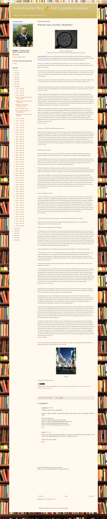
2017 (15, 70)
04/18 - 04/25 (19, 191)
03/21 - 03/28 (19, 200)
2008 (15, 231)
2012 (15, 82)
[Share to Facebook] (61, 398)
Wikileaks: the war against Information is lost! (21, 105)
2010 (15, 86)
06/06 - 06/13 (19, 175)
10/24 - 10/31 (19, 130)
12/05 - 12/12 (19, 95)
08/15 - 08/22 (19, 152)
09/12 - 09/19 (19, 143)
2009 (15, 228)
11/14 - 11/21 (19, 123)
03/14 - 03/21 (19, 203)
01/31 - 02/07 (19, 216)
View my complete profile (19, 57)
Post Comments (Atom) (49, 499)
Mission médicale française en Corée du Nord (22, 111)
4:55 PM (50, 408)
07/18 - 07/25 (19, 162)
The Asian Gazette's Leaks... (22, 108)
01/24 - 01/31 (19, 219)
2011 (15, 84)
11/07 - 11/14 (19, 125)
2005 (15, 237)
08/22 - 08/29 (19, 150)
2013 (15, 79)
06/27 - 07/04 (19, 169)
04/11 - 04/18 (19, 194)
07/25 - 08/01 (19, 159)
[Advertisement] (66, 482)
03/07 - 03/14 (19, 205)
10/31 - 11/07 (19, 127)
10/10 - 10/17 (19, 134)
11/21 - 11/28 (19, 121)
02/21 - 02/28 (19, 210)
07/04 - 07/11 (19, 166)
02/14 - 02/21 (19, 212)
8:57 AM (48, 432)
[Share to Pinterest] (62, 398)
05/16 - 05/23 (19, 182)
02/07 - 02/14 (19, 214)
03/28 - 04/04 (19, 198)
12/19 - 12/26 (19, 91)
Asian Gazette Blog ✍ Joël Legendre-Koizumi (50, 8)
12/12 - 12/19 (19, 93)
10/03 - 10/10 (19, 137)
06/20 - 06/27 (19, 171)
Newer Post (40, 496)
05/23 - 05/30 (19, 180)
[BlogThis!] (57, 398)
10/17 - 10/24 (19, 132)
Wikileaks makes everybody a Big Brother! (23, 114)
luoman (56, 508)
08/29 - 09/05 (19, 148)
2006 (15, 235)
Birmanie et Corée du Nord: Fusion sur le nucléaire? (23, 97)
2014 (15, 77)
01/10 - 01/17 (19, 223)
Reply (43, 427)
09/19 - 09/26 (19, 141)
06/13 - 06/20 (19, 173)
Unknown (16, 55)
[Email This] (56, 398)
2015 (15, 75)
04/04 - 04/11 (19, 196)
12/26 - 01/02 (19, 88)
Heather (44, 432)
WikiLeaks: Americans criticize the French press (23, 101)
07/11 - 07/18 (19, 164)
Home (66, 496)
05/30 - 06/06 (19, 178)
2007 (15, 233)
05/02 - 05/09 (19, 187)
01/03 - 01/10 (19, 225)
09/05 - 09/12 (19, 146)
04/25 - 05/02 (19, 189)
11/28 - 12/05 (19, 118)
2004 (15, 240)
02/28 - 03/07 (19, 207)
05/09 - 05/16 (19, 184)
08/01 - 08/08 (19, 157)
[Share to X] (59, 398)
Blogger (66, 508)
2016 (15, 73)
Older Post (91, 496)
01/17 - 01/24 (19, 221)
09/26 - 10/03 (19, 139)
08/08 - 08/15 (19, 155)
